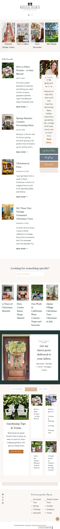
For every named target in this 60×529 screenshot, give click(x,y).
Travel (49, 513)
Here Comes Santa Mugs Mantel (20, 310)
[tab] (17, 389)
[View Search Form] (32, 15)
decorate (49, 164)
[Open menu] (28, 15)
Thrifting (36, 509)
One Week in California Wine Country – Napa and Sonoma (36, 314)
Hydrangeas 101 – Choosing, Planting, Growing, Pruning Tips (51, 421)
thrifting (49, 157)
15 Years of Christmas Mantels (7, 307)
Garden (50, 506)
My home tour (48, 150)
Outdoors (50, 509)
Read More (21, 107)
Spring (36, 506)
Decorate (37, 513)
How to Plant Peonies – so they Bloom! (24, 70)
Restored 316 (42, 525)
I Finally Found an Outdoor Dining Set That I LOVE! (51, 463)
